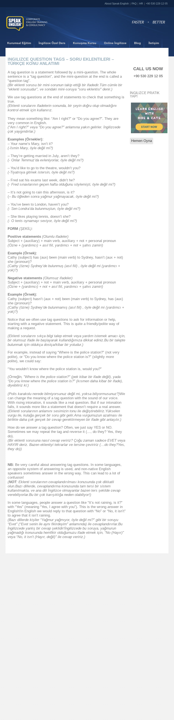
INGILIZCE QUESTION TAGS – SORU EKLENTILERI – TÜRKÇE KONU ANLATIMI (61, 61)
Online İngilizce (115, 43)
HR (141, 3)
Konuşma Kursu (84, 43)
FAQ (134, 3)
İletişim (154, 43)
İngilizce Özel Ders (52, 43)
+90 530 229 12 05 (157, 3)
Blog (137, 43)
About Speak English (117, 3)
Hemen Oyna (141, 141)
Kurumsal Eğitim (19, 43)
